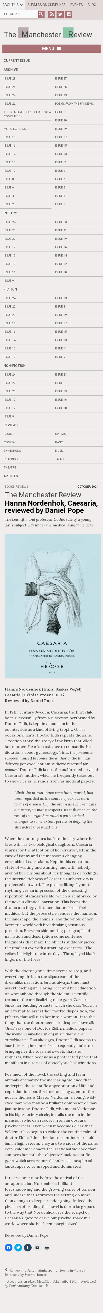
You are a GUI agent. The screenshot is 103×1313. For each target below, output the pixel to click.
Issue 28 (10, 78)
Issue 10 (10, 170)
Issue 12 (10, 162)
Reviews (11, 425)
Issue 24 (10, 95)
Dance (59, 442)
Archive (11, 70)
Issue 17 (61, 137)
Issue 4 (9, 196)
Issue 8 (9, 179)
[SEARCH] (41, 14)
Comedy (10, 442)
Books (8, 434)
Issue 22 (10, 103)
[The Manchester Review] (51, 32)
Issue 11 (61, 162)
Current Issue (17, 61)
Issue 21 (61, 112)
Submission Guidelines (47, 5)
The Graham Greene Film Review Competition (27, 114)
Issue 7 (60, 179)
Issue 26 (10, 87)
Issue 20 (61, 120)
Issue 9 (60, 170)
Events (76, 5)
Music (59, 450)
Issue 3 (60, 196)
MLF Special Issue (16, 129)
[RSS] (51, 14)
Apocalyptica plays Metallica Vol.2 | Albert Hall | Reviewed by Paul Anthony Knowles (50, 1283)
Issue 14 (10, 154)
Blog (92, 5)
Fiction (10, 289)
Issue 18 (10, 137)
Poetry (10, 213)
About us (10, 5)
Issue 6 (9, 187)
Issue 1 (60, 204)
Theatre (10, 467)
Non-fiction (15, 366)
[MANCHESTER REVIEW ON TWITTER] (60, 14)
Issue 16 (10, 145)
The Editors (11, 14)
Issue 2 (9, 204)
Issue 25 (61, 87)
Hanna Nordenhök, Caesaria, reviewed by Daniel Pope (51, 506)
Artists (11, 476)
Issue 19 (61, 129)
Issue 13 (61, 154)
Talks (59, 459)
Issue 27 (61, 78)
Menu (48, 48)
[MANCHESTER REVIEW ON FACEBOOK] (68, 14)
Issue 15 (61, 145)
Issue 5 (60, 187)
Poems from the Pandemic (74, 103)
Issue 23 (61, 95)
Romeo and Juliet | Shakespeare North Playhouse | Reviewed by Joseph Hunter (45, 1272)
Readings (10, 459)
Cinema (60, 434)
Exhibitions (12, 450)
